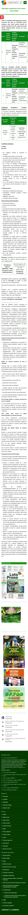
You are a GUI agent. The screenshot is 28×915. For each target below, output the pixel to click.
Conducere (5, 796)
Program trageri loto (7, 840)
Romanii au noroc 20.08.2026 (11, 734)
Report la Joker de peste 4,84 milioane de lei (14, 721)
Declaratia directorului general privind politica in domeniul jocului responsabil (15, 896)
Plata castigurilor (7, 831)
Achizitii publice (6, 855)
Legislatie (5, 799)
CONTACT (5, 910)
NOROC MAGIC (8, 716)
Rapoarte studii (6, 807)
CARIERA (15, 910)
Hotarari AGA (6, 869)
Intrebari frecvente (7, 825)
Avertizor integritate (7, 902)
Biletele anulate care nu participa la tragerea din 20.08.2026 (15, 739)
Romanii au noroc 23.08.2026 (11, 725)
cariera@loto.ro (21, 330)
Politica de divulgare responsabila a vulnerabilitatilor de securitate (11, 886)
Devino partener (6, 823)
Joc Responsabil (6, 889)
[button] (2, 17)
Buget (4, 861)
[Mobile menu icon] (25, 2)
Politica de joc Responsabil (11, 892)
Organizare (5, 802)
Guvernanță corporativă (8, 905)
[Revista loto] (12, 582)
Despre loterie (6, 820)
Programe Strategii (7, 805)
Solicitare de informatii (8, 872)
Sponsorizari (6, 843)
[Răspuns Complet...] (5, 770)
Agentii (4, 814)
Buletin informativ (7, 864)
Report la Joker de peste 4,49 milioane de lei (14, 729)
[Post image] (2, 717)
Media (4, 828)
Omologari (5, 846)
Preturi (4, 837)
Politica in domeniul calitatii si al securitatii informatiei (12, 879)
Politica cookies (6, 834)
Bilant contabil (6, 858)
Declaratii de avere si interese (9, 866)
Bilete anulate (6, 817)
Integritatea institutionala (8, 875)
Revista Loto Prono (7, 848)
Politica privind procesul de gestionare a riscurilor (14, 882)
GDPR (4, 899)
